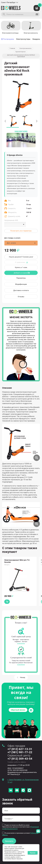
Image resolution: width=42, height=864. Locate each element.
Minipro (6, 565)
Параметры (21, 278)
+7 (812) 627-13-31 (20, 749)
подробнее (21, 643)
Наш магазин (21, 131)
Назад (22, 677)
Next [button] (37, 121)
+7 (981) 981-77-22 (20, 752)
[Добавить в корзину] (7, 602)
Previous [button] (5, 121)
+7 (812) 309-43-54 (20, 758)
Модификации (21, 284)
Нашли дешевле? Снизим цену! (21, 257)
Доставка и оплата (21, 290)
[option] (10, 28)
